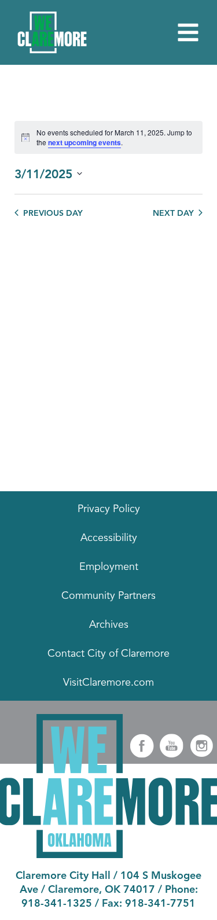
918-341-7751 (160, 904)
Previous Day (53, 213)
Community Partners (108, 596)
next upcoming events (84, 142)
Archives (108, 625)
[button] (188, 32)
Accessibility (108, 538)
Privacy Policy (109, 509)
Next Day (173, 213)
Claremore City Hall (63, 876)
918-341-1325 (56, 904)
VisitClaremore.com (108, 683)
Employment (108, 567)
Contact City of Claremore (108, 654)
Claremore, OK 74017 (101, 890)
